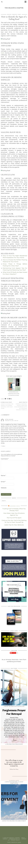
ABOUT (23, 837)
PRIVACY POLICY (15, 840)
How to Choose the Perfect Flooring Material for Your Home (7, 405)
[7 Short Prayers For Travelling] (14, 687)
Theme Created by (14, 842)
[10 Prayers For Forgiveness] (14, 725)
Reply (3, 446)
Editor (9, 14)
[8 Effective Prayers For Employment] (14, 802)
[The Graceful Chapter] (14, 8)
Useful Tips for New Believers (14, 525)
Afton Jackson (9, 419)
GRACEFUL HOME (16, 14)
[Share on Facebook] (5, 398)
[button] (26, 2)
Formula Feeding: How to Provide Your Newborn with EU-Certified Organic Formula (20, 406)
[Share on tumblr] (11, 398)
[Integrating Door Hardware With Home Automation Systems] (14, 384)
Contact (5, 838)
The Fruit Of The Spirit (14, 518)
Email (3, 481)
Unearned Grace (15, 506)
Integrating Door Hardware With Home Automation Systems (13, 393)
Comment (5, 459)
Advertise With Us (14, 838)
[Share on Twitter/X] (7, 398)
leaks (2, 53)
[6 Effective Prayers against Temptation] (14, 763)
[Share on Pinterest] (9, 398)
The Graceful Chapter (13, 837)
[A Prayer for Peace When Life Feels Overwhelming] (14, 639)
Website (3, 488)
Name (3, 475)
